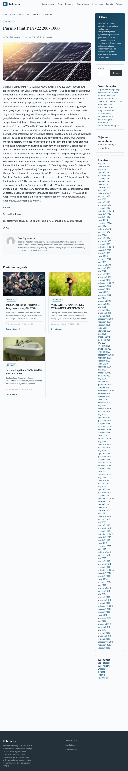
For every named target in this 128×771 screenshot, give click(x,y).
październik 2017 (106, 462)
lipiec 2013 (102, 615)
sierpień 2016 (104, 504)
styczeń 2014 (104, 597)
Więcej (119, 4)
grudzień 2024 (104, 205)
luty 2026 (102, 169)
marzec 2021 (104, 340)
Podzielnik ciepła (105, 107)
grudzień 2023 (104, 241)
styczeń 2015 (104, 561)
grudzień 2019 (104, 384)
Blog (60, 4)
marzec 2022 (104, 304)
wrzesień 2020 (104, 358)
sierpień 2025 (104, 181)
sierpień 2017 (104, 468)
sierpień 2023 (104, 253)
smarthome (103, 678)
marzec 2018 (104, 447)
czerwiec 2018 (104, 438)
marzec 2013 (104, 627)
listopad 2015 (104, 531)
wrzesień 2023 (104, 250)
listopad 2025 (104, 178)
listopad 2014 (104, 567)
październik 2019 (106, 390)
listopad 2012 (104, 639)
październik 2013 (106, 606)
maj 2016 (102, 513)
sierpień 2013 (104, 612)
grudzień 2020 (104, 349)
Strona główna (48, 4)
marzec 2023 (104, 268)
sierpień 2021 (104, 325)
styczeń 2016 (104, 525)
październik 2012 (106, 642)
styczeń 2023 (104, 274)
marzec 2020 (104, 375)
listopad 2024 (104, 208)
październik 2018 (106, 426)
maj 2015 (102, 549)
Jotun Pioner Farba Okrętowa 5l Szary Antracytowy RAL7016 (23, 306)
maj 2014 (102, 585)
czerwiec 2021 (104, 331)
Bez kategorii (104, 663)
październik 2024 (106, 211)
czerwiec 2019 (104, 402)
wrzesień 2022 (104, 286)
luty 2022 (102, 307)
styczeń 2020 (104, 381)
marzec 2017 (104, 483)
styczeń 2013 (104, 633)
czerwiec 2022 (104, 295)
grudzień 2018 (104, 420)
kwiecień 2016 (104, 516)
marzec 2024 (104, 232)
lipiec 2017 (103, 471)
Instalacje (102, 672)
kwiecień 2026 (104, 166)
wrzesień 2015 (104, 537)
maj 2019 (102, 405)
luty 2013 (102, 630)
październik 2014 (106, 570)
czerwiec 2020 (105, 366)
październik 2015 (106, 534)
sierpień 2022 (104, 289)
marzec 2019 (104, 411)
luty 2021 (102, 343)
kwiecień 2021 (104, 337)
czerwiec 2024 (105, 223)
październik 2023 (106, 247)
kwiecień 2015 (104, 552)
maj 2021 (102, 334)
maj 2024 (102, 226)
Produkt (9, 21)
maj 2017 (102, 477)
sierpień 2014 (104, 576)
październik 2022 (106, 283)
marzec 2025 (104, 196)
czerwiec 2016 (104, 510)
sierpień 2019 (104, 396)
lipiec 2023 (103, 256)
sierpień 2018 (104, 432)
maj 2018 (102, 441)
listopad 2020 (104, 352)
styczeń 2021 (104, 346)
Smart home (97, 4)
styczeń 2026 (104, 172)
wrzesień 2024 (105, 214)
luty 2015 (102, 558)
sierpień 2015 (104, 540)
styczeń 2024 (104, 238)
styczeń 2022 (104, 310)
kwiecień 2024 (104, 229)
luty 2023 (102, 271)
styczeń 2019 (104, 417)
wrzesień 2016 (104, 501)
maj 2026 (102, 163)
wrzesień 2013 (104, 609)
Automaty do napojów (108, 125)
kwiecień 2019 (104, 408)
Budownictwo (83, 4)
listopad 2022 (104, 280)
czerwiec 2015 (104, 546)
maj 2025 (102, 190)
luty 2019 (102, 414)
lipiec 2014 (103, 579)
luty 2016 (102, 522)
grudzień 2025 (104, 175)
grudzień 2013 (104, 600)
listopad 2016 (104, 495)
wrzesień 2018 (104, 429)
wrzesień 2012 (104, 645)
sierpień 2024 (104, 217)
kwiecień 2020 (104, 372)
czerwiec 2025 (104, 187)
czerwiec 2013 (104, 618)
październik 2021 (106, 319)
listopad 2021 (104, 316)
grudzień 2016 (104, 492)
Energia (109, 4)
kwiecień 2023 (104, 265)
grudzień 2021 (104, 313)
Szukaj (101, 68)
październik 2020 (106, 355)
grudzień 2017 (104, 456)
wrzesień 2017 (104, 465)
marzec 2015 (104, 555)
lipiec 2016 (103, 507)
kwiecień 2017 (104, 480)
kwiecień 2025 (104, 193)
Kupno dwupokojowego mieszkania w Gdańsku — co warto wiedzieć (110, 92)
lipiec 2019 (103, 399)
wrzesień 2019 (104, 393)
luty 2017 (102, 486)
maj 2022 (102, 298)
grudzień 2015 (104, 528)
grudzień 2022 (104, 277)
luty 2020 (102, 378)
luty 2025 (102, 199)
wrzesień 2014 (104, 573)
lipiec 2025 (103, 184)
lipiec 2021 (102, 328)
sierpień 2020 (104, 361)
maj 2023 (102, 262)
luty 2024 (102, 235)
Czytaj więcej (12, 329)
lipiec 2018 (103, 435)
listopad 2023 (104, 244)
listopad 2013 (104, 603)
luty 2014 (102, 594)
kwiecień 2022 (104, 301)
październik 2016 (106, 498)
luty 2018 (102, 450)
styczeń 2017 (104, 489)
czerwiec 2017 (104, 474)
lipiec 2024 (103, 220)
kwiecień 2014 (104, 588)
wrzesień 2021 (104, 322)
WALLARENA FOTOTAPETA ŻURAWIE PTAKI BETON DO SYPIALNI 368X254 (67, 308)
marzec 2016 (104, 519)
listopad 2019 (104, 387)
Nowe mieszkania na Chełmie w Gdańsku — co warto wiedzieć (110, 101)
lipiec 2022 (103, 292)
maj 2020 (102, 369)
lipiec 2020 (103, 364)
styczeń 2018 (104, 453)
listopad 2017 (104, 459)
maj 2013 (102, 621)
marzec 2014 (104, 591)
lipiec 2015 (102, 543)
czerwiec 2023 (104, 259)
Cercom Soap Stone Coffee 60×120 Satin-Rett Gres (24, 371)
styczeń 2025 (104, 202)
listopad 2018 (104, 423)
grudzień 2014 (104, 564)
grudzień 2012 (104, 636)
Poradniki (69, 4)
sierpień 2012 (104, 648)
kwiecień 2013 (104, 624)
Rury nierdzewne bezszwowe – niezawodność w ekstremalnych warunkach (106, 116)
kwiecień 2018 (104, 444)
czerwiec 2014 (104, 582)
